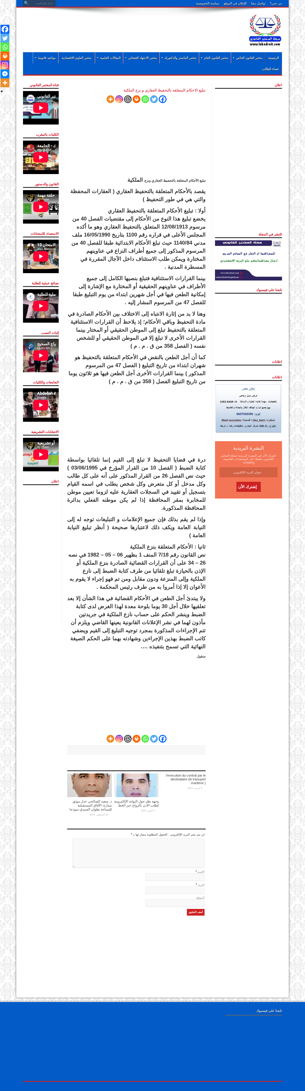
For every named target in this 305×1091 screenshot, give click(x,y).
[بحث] (26, 3)
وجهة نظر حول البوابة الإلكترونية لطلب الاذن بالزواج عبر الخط (136, 803)
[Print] (136, 99)
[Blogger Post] (128, 99)
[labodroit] (265, 29)
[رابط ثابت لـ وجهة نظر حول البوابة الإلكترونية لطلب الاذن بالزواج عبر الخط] (136, 785)
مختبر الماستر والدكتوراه (180, 58)
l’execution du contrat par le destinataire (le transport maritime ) (186, 779)
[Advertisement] (123, 25)
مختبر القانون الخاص (249, 58)
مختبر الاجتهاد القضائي (142, 58)
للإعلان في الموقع (235, 3)
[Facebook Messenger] (4, 73)
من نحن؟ (276, 3)
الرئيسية (273, 58)
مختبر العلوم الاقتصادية (77, 58)
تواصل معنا (258, 3)
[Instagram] (119, 99)
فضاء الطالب (270, 69)
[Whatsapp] (145, 99)
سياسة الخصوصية (207, 3)
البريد (201, 884)
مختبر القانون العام (216, 58)
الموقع (200, 897)
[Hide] (2, 91)
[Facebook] (163, 99)
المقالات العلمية (110, 58)
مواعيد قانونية (47, 58)
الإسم (201, 871)
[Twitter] (154, 99)
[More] (110, 99)
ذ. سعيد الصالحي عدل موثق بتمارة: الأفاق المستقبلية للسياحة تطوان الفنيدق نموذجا (90, 805)
